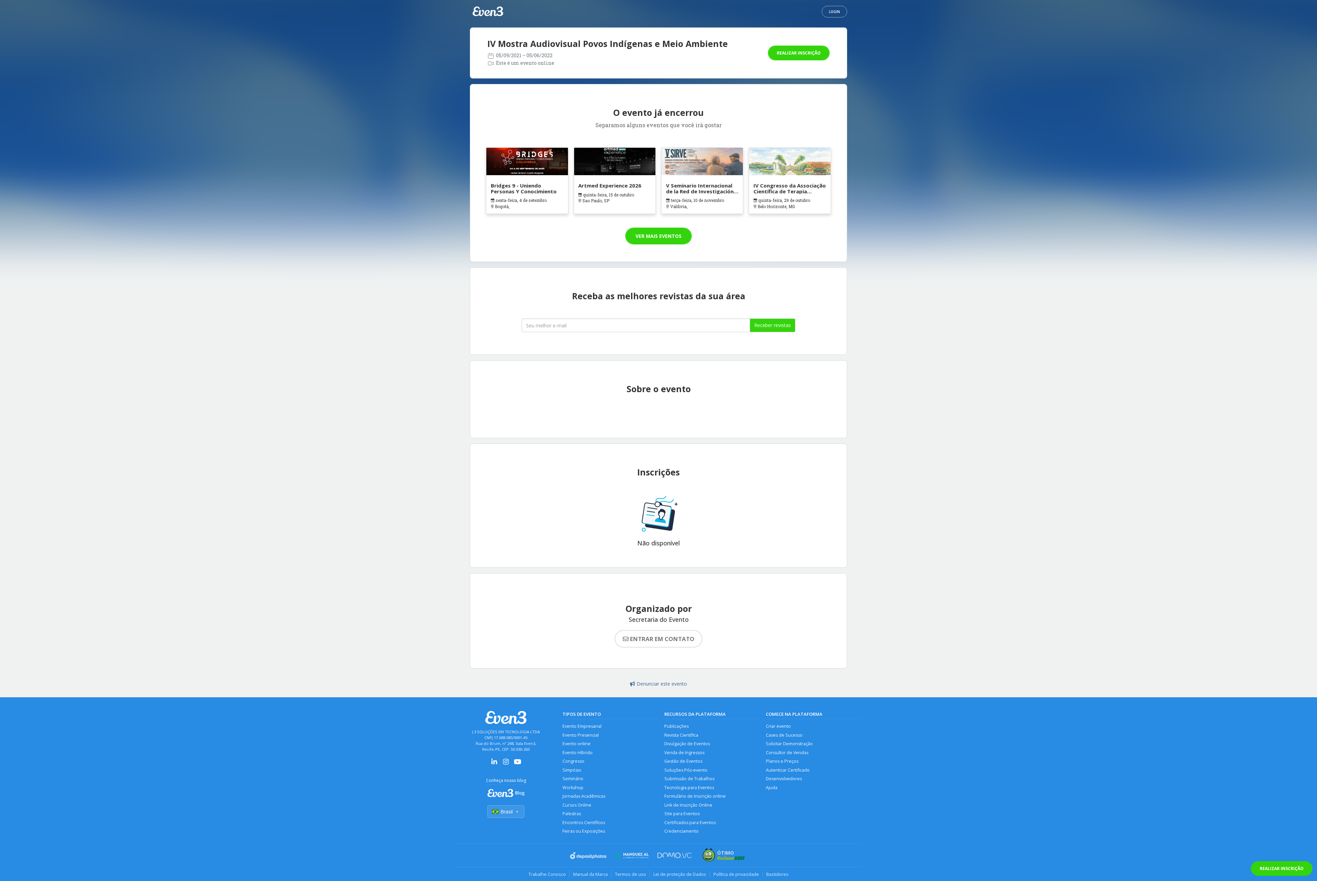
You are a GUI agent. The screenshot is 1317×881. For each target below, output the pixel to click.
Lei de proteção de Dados (679, 874)
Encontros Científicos (583, 822)
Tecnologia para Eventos (689, 788)
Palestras (571, 814)
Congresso (573, 761)
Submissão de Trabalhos (689, 779)
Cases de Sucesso (784, 735)
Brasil (506, 811)
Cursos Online (576, 805)
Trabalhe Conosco (547, 874)
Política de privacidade (736, 874)
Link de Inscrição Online (688, 805)
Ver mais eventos (658, 236)
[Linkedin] (494, 764)
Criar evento (778, 726)
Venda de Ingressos (684, 753)
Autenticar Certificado (788, 770)
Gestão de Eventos (683, 761)
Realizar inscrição (799, 53)
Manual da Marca (590, 874)
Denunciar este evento (662, 683)
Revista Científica (681, 735)
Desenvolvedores (784, 779)
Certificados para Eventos (690, 822)
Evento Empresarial (582, 726)
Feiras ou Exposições (583, 831)
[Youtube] (517, 764)
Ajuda (772, 788)
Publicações (676, 726)
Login (834, 11)
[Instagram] (506, 764)
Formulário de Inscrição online (695, 796)
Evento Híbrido (577, 753)
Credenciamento (681, 831)
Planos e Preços (782, 761)
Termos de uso (630, 874)
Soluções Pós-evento (686, 770)
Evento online (576, 744)
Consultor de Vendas (787, 753)
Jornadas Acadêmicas (583, 796)
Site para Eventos (682, 814)
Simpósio (571, 770)
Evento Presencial (580, 735)
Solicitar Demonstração (789, 744)
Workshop (572, 788)
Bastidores (777, 874)
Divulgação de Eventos (687, 744)
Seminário (572, 779)
